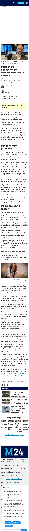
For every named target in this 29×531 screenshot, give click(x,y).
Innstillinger (24, 530)
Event (15, 2)
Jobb (4, 2)
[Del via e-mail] (7, 385)
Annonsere (9, 2)
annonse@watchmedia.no (15, 482)
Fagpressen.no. (19, 516)
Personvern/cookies (18, 461)
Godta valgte (16, 522)
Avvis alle (8, 522)
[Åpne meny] (27, 3)
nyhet (4, 381)
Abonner (21, 2)
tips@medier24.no (11, 475)
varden (23, 381)
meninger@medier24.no (14, 479)
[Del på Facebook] (2, 385)
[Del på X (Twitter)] (5, 385)
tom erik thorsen (13, 381)
